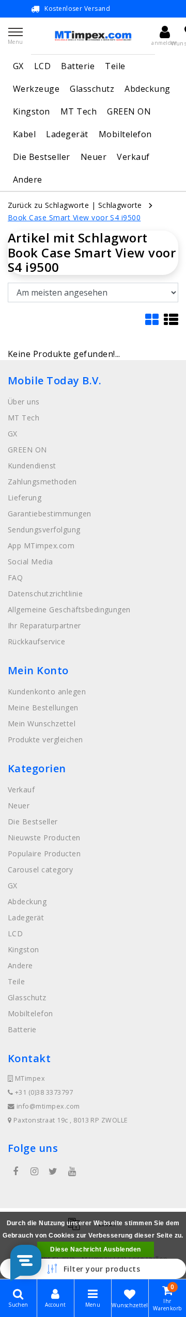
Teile (115, 66)
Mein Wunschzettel (41, 723)
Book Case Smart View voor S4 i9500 (74, 217)
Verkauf (133, 156)
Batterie (78, 66)
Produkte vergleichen (45, 739)
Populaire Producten (44, 853)
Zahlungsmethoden (42, 481)
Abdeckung (147, 88)
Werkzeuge (36, 88)
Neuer (93, 156)
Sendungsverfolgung (44, 529)
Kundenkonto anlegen (47, 691)
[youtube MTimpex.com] (72, 1171)
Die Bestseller (41, 156)
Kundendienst (32, 465)
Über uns (24, 402)
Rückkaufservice (36, 641)
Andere (27, 179)
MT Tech (78, 111)
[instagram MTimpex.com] (34, 1171)
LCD (42, 66)
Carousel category (40, 869)
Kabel (24, 134)
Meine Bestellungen (43, 707)
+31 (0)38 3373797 (43, 1092)
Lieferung (24, 497)
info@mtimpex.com (48, 1106)
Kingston (31, 111)
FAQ (15, 577)
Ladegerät (67, 134)
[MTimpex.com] (93, 35)
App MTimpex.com (41, 545)
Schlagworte (120, 205)
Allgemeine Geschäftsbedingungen (69, 609)
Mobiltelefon (125, 134)
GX (18, 66)
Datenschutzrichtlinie (45, 593)
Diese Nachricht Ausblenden (95, 1249)
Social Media (30, 561)
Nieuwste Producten (44, 837)
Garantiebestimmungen (49, 513)
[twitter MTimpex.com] (53, 1171)
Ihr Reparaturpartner (44, 625)
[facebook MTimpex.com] (15, 1171)
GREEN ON (129, 111)
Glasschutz (92, 88)
